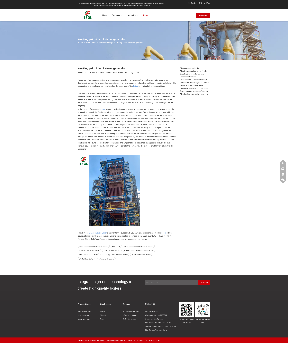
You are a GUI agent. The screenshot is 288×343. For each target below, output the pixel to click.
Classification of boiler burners (192, 74)
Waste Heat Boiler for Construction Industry (96, 259)
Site (137, 72)
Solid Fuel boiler (84, 315)
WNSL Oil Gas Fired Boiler (89, 250)
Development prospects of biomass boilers (194, 91)
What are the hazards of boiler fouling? (194, 88)
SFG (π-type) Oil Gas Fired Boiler (114, 254)
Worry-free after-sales (131, 311)
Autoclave (116, 246)
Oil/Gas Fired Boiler (85, 311)
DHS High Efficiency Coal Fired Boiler (139, 250)
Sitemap (140, 340)
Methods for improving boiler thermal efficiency (194, 82)
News (102, 319)
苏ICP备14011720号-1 (153, 340)
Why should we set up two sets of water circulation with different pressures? (194, 94)
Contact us (203, 15)
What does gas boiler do (189, 68)
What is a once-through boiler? (192, 85)
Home (102, 311)
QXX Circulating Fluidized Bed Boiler (138, 246)
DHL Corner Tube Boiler (141, 254)
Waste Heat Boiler (84, 319)
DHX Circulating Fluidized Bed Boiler (93, 246)
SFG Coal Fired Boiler (111, 250)
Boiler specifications (188, 77)
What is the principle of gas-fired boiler (194, 71)
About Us (103, 315)
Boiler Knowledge (129, 319)
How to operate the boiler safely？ (194, 79)
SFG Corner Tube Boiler (88, 254)
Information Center (130, 315)
